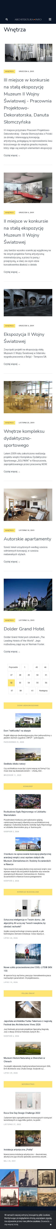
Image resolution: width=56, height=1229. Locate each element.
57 (12, 690)
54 (29, 683)
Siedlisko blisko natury (14, 763)
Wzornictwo (28, 1084)
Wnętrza (9, 71)
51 (46, 675)
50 (37, 675)
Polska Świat (28, 993)
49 (29, 675)
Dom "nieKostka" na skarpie (17, 730)
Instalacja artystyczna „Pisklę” (18, 1149)
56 (46, 683)
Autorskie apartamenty (27, 539)
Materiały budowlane (28, 892)
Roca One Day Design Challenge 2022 (22, 1113)
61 (32, 690)
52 (11, 683)
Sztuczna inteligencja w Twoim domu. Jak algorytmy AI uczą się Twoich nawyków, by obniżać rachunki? (25, 923)
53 (20, 683)
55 (37, 683)
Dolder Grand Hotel (24, 629)
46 (45, 667)
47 (11, 675)
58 (20, 690)
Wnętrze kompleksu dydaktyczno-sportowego (24, 438)
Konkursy (28, 786)
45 (37, 667)
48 (20, 675)
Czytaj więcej (12, 155)
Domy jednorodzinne (28, 706)
